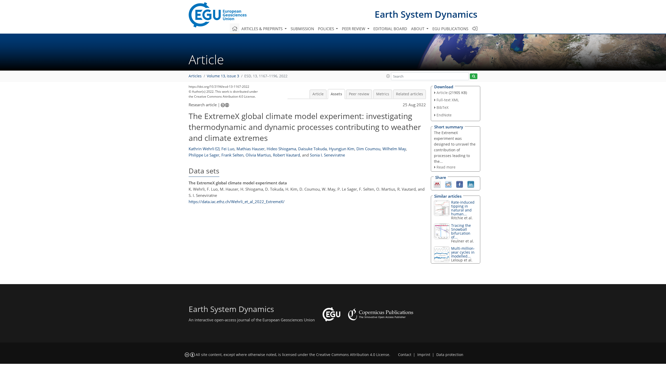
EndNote (444, 115)
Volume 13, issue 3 (223, 76)
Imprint (423, 354)
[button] (388, 76)
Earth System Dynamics (426, 14)
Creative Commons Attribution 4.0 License (352, 354)
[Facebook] (459, 184)
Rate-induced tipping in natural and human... (463, 208)
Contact (404, 354)
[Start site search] (473, 76)
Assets (336, 94)
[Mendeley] (437, 184)
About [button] (418, 28)
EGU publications (450, 28)
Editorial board (390, 28)
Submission (302, 28)
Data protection (449, 354)
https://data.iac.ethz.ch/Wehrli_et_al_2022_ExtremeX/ (237, 201)
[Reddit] (448, 184)
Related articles (409, 94)
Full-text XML (448, 99)
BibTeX (443, 107)
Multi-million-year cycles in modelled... (463, 252)
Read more (446, 167)
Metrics (382, 94)
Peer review (359, 94)
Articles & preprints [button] (262, 28)
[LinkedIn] (470, 184)
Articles (195, 76)
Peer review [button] (354, 28)
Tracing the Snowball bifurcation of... (461, 231)
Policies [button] (326, 28)
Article (318, 94)
